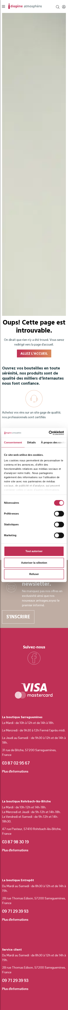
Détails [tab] (31, 442)
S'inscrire (18, 617)
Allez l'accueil (34, 353)
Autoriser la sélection (34, 562)
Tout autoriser (34, 551)
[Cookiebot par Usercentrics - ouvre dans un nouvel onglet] (49, 433)
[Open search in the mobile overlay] (57, 6)
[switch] (59, 513)
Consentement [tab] (13, 442)
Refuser (34, 574)
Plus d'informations (15, 771)
